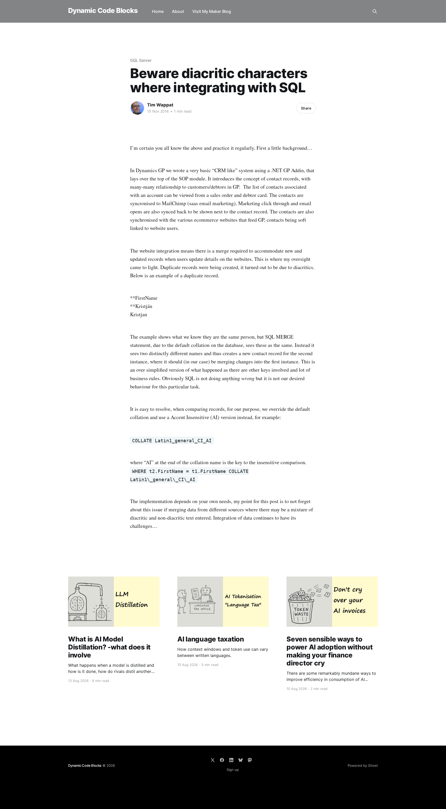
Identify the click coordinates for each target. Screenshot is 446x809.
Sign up (233, 770)
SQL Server (141, 60)
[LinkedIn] (231, 760)
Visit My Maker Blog (211, 11)
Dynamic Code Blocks (103, 10)
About (178, 11)
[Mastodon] (250, 760)
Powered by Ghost (363, 765)
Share (306, 108)
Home (158, 11)
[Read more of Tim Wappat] (137, 108)
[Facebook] (222, 760)
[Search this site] (375, 11)
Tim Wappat (160, 104)
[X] (213, 760)
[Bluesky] (240, 760)
